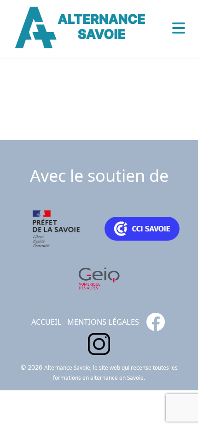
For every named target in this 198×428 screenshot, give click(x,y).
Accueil (46, 322)
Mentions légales (103, 322)
